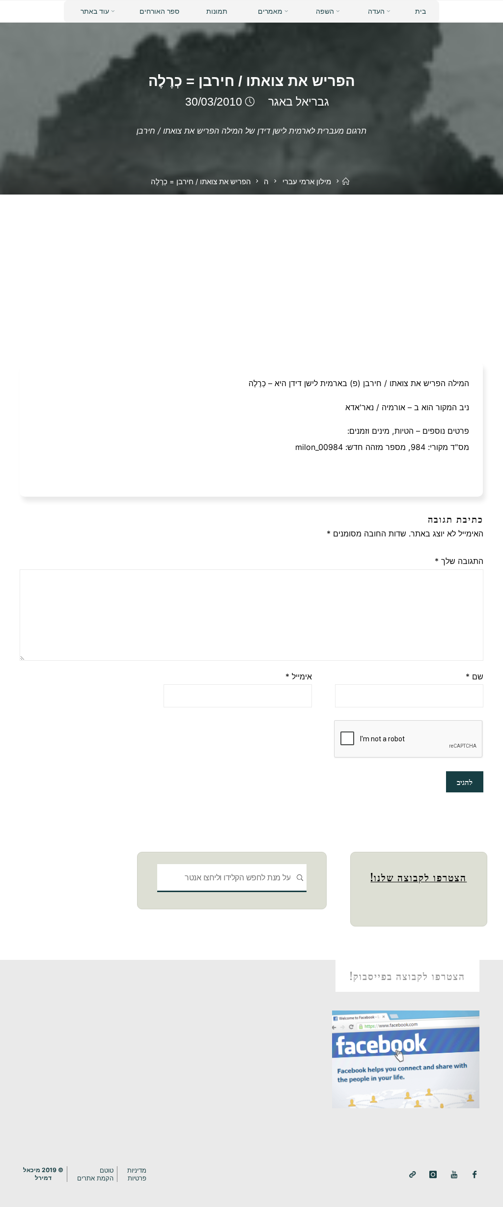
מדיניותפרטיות (136, 1174)
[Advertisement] (251, 268)
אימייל (298, 676)
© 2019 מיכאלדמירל (43, 1173)
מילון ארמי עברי (306, 181)
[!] (412, 1174)
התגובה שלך (459, 561)
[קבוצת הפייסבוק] (474, 1174)
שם (474, 676)
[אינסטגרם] (433, 1174)
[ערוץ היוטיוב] (454, 1174)
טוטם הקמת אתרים (95, 1174)
